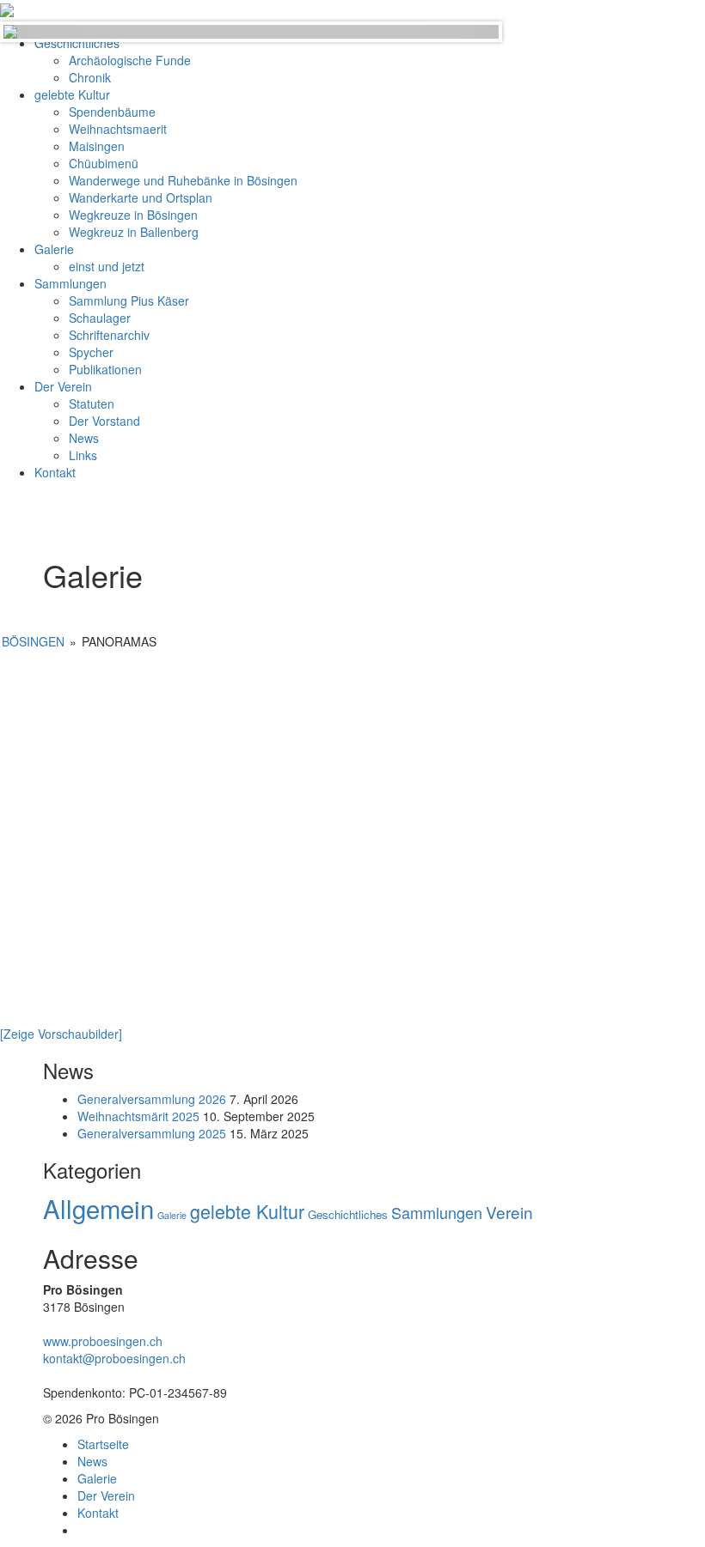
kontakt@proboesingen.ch (114, 1358)
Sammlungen (70, 283)
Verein (509, 1211)
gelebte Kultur (72, 94)
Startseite (103, 1444)
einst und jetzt (106, 266)
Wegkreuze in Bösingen (133, 214)
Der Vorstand (104, 420)
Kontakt (55, 472)
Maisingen (97, 146)
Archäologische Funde (130, 60)
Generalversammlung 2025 (151, 1133)
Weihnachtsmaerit (118, 128)
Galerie (54, 249)
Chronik (90, 77)
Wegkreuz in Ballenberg (134, 231)
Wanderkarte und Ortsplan (140, 197)
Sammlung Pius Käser (129, 300)
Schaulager (100, 317)
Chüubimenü (103, 163)
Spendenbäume (112, 111)
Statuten (91, 403)
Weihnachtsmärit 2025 (138, 1116)
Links (83, 455)
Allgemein (98, 1208)
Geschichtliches (348, 1214)
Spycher (91, 352)
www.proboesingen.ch (102, 1341)
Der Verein (63, 386)
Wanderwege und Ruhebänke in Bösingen (183, 180)
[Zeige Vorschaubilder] (61, 1033)
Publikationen (105, 369)
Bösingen (33, 641)
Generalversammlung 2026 (151, 1098)
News (84, 437)
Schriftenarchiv (109, 334)
